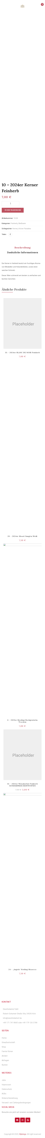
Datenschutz (7, 1089)
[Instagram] (22, 1120)
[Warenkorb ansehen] (41, 6)
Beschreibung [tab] (23, 247)
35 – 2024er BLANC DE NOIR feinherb (22, 353)
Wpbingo (22, 1134)
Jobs (4, 1080)
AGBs (4, 1094)
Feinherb (14, 223)
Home (16, 23)
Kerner (15, 229)
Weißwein (25, 23)
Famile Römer (7, 1051)
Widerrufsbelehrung (10, 1098)
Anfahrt (5, 1056)
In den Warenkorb (13, 210)
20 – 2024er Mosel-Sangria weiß (22, 536)
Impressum (6, 1085)
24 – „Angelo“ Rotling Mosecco (22, 969)
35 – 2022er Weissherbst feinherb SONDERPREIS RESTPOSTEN (22, 785)
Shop (4, 1047)
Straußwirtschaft (8, 1042)
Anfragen (5, 1060)
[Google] (28, 1120)
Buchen (5, 1065)
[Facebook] (10, 234)
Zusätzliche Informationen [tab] (22, 252)
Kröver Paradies (25, 229)
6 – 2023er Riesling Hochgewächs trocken (22, 721)
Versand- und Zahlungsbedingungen (16, 1103)
